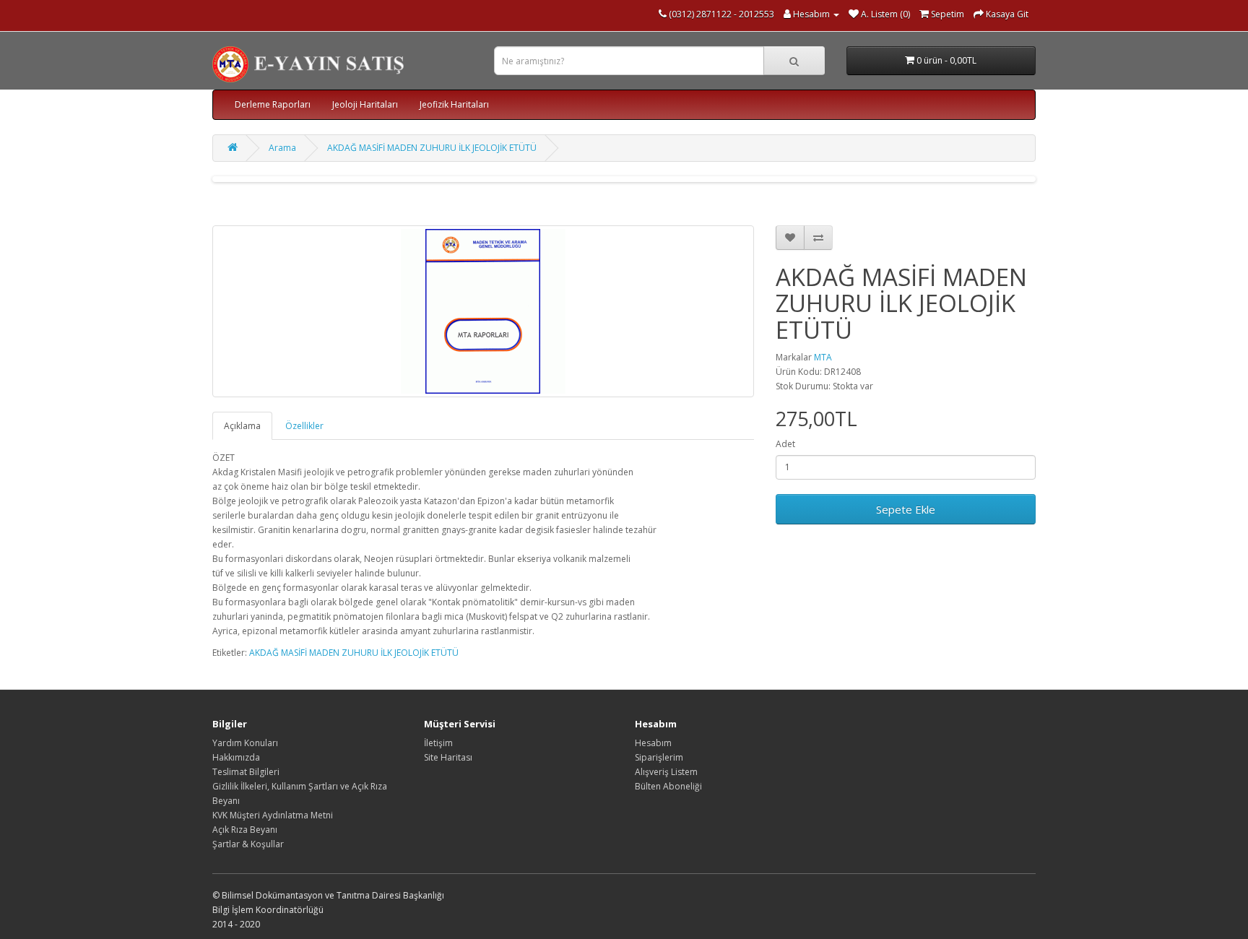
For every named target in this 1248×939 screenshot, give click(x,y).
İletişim (438, 743)
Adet (785, 444)
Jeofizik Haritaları (454, 104)
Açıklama (242, 426)
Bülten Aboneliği (668, 786)
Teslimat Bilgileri (246, 772)
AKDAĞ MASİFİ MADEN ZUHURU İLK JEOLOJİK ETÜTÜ (432, 148)
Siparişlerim (659, 757)
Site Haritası (448, 757)
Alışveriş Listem (666, 772)
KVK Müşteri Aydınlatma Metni (272, 815)
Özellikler (304, 426)
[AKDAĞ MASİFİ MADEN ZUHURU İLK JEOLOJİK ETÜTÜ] (483, 311)
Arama (282, 148)
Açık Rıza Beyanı (244, 829)
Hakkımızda (236, 757)
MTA (823, 357)
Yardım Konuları (245, 743)
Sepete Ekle (905, 509)
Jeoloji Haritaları (365, 104)
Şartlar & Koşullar (248, 844)
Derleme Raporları (273, 104)
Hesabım (653, 743)
